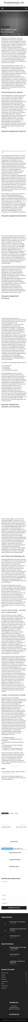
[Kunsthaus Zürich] (5, 868)
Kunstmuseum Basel (14, 954)
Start (2, 12)
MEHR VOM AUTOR (18, 848)
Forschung (11, 813)
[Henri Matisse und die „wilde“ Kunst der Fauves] (5, 930)
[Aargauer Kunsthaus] (5, 861)
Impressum (14, 1006)
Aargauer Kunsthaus (6, 827)
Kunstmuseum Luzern (21, 827)
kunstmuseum (5, 34)
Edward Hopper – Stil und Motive (17, 921)
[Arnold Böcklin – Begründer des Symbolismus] (5, 963)
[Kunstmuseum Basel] (5, 956)
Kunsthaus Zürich (14, 866)
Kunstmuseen (6, 27)
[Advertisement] (14, 796)
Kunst (5, 12)
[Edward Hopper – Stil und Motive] (5, 923)
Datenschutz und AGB (14, 1009)
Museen (16, 813)
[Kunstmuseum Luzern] (5, 854)
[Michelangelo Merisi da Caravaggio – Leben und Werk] (4, 949)
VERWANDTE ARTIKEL (7, 848)
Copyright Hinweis (14, 1007)
